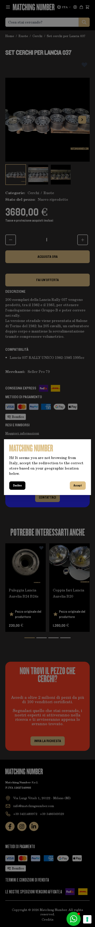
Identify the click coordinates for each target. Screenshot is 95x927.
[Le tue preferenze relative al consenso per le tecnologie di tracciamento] (87, 919)
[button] (73, 919)
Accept (78, 485)
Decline (17, 485)
